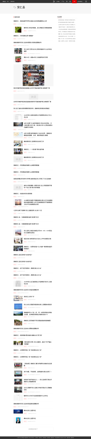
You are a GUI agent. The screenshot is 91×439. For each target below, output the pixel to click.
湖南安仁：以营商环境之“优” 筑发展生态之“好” (28, 350)
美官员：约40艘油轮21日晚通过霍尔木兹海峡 (67, 31)
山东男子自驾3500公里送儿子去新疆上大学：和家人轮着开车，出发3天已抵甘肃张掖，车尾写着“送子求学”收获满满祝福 (67, 24)
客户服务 (48, 437)
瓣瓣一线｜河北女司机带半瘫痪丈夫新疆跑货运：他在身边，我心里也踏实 (67, 34)
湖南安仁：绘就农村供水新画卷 (23, 193)
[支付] (67, 1)
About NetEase (31, 437)
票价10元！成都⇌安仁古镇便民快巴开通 (36, 57)
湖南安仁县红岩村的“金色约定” (23, 255)
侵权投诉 (72, 437)
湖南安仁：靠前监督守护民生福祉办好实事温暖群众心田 (30, 21)
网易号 (15, 24)
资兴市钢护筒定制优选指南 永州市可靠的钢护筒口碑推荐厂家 (32, 88)
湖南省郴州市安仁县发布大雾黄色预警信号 (26, 328)
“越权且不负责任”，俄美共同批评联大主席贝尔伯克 (67, 27)
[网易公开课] (58, 1)
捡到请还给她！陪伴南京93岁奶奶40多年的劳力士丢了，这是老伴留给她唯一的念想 (67, 20)
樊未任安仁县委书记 (30, 410)
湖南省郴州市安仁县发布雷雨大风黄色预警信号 (28, 42)
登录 (74, 1)
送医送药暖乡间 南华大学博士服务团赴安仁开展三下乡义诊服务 (32, 178)
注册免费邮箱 (79, 1)
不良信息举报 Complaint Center (60, 437)
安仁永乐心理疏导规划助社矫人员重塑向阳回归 (38, 304)
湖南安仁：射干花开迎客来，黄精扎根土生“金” (28, 268)
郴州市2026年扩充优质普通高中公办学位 (36, 396)
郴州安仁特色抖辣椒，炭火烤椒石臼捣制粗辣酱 (38, 28)
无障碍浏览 (12, 1)
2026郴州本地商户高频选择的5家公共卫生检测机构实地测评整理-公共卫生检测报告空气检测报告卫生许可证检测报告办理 (38, 202)
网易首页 (4, 1)
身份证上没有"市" (29, 296)
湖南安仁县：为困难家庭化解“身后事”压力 (26, 217)
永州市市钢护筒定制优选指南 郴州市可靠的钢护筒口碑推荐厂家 (32, 101)
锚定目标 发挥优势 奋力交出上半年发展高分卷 (37, 238)
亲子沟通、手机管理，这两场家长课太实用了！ (38, 371)
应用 (8, 1)
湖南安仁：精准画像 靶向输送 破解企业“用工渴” (28, 335)
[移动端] (54, 1)
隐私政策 (52, 437)
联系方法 (40, 437)
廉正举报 (68, 437)
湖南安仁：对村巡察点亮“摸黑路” (24, 35)
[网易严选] (63, 1)
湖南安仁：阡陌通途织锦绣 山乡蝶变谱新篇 (26, 165)
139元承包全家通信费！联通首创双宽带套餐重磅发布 (67, 29)
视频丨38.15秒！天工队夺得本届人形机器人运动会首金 (67, 38)
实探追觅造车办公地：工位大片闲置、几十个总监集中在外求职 (67, 36)
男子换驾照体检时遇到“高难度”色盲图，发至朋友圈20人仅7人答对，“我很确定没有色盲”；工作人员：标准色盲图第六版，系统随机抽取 (67, 22)
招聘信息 (44, 437)
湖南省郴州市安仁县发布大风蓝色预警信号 (26, 290)
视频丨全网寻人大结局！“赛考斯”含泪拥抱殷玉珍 (67, 41)
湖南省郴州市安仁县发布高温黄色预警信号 (26, 403)
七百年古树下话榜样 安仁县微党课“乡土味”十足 (28, 210)
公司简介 (36, 437)
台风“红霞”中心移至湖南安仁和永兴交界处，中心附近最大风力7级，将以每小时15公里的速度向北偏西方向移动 (38, 125)
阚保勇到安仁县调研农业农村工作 (34, 141)
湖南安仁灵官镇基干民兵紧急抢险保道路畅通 (37, 320)
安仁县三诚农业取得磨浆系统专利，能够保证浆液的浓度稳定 (31, 108)
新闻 (25, 160)
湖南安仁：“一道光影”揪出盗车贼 (34, 149)
